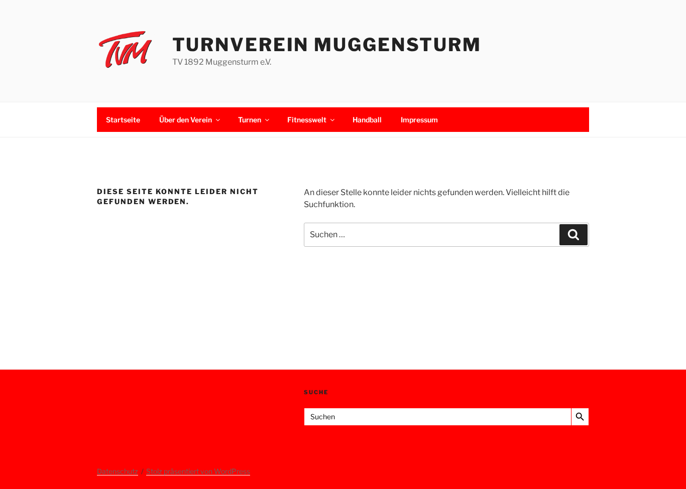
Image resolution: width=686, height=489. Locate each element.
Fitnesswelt (306, 119)
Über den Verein (185, 119)
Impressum (419, 119)
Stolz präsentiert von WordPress (198, 471)
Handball (367, 119)
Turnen (249, 119)
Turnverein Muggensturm (327, 45)
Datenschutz (117, 471)
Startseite (123, 119)
